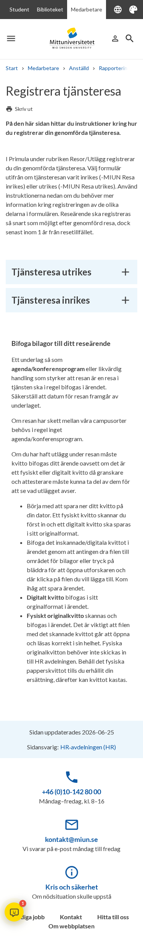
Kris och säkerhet (71, 887)
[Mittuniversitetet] (72, 38)
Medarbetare (86, 9)
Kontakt (71, 916)
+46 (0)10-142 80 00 (71, 791)
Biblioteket (50, 9)
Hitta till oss (113, 916)
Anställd (79, 68)
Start (12, 68)
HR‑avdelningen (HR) (88, 746)
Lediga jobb (29, 916)
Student (19, 9)
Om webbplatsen (71, 926)
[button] (14, 912)
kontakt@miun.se (71, 839)
